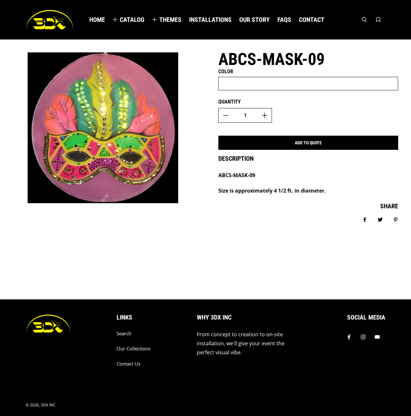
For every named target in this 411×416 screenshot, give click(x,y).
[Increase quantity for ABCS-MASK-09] (265, 115)
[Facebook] (349, 337)
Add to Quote (308, 142)
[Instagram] (363, 337)
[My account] (378, 20)
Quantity (229, 102)
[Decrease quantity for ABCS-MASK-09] (226, 115)
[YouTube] (377, 337)
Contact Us (128, 363)
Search (124, 333)
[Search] (364, 20)
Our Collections (134, 348)
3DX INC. (49, 405)
